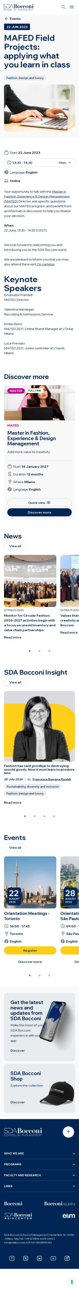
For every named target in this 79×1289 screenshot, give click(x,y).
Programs (12, 1164)
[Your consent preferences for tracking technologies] (72, 1282)
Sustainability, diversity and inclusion (32, 786)
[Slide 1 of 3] (30, 651)
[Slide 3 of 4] (44, 816)
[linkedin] (39, 1258)
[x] (26, 1258)
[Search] (64, 7)
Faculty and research (22, 1175)
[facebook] (12, 1258)
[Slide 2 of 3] (39, 651)
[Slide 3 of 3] (49, 651)
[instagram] (67, 1258)
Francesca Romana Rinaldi (52, 779)
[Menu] (72, 7)
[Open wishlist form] (8, 1283)
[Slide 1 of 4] (25, 816)
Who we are (14, 1153)
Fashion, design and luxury (25, 793)
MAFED (13, 425)
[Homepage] (23, 1132)
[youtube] (53, 1258)
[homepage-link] (18, 7)
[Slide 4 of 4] (54, 816)
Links (8, 1186)
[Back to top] (68, 1132)
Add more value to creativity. (28, 452)
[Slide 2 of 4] (34, 816)
